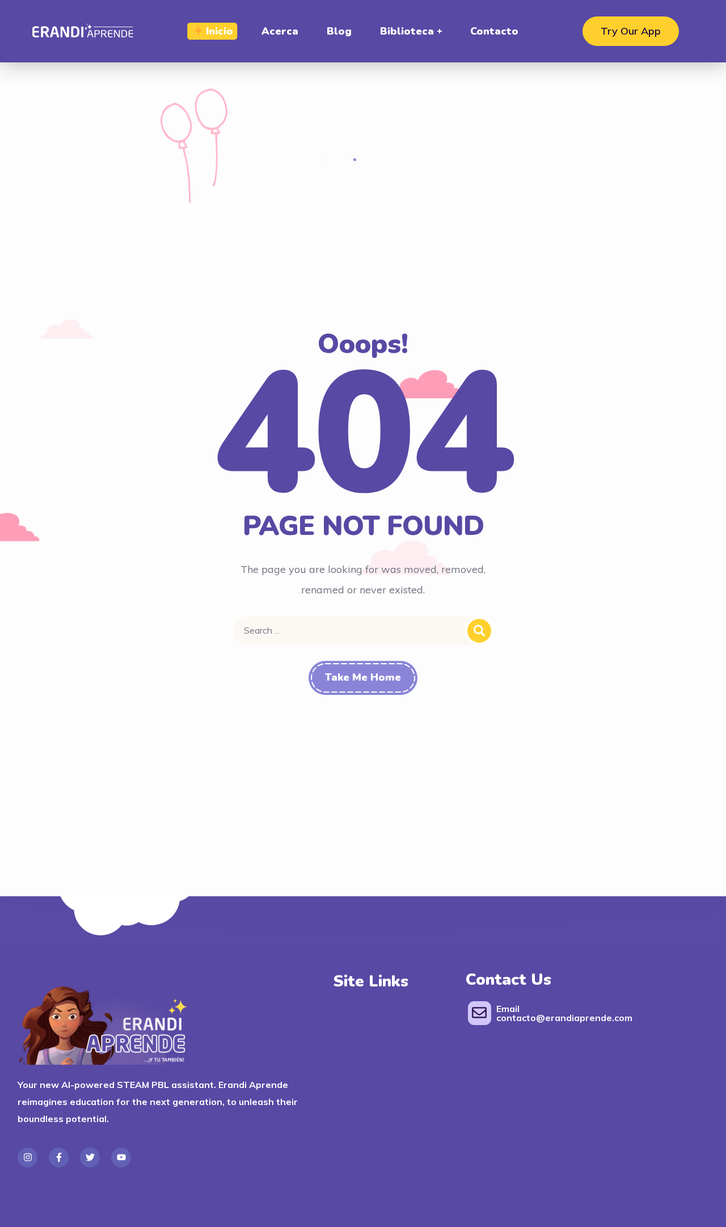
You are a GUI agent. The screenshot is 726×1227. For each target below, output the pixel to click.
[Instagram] (27, 1157)
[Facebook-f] (59, 1157)
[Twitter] (90, 1157)
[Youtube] (121, 1157)
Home (335, 159)
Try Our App (631, 30)
